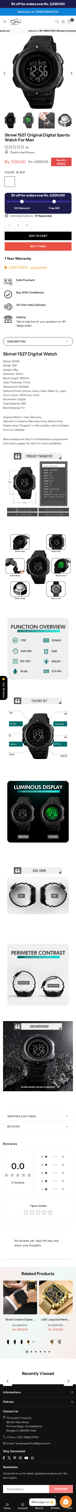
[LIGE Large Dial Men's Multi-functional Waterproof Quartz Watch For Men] (56, 1298)
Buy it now (38, 246)
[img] (14, 147)
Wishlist (55, 1508)
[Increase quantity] (27, 225)
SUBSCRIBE (61, 1488)
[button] (69, 22)
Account (23, 1508)
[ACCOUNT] (63, 22)
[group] (38, 72)
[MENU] (5, 22)
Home (7, 1508)
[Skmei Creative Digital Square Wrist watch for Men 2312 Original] (20, 1298)
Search (39, 1508)
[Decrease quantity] (9, 225)
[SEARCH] (57, 22)
